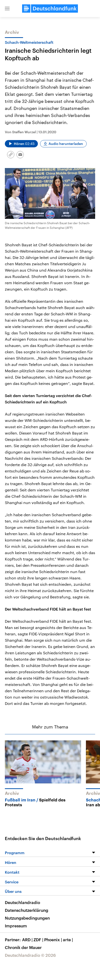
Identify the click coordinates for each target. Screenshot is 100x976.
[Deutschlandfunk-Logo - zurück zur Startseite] (50, 8)
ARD (27, 939)
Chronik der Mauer (23, 947)
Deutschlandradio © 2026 (30, 955)
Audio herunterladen (66, 144)
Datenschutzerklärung (26, 910)
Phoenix (53, 939)
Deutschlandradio (22, 902)
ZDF (38, 939)
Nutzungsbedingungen (27, 917)
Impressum (16, 925)
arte (68, 939)
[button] (7, 8)
